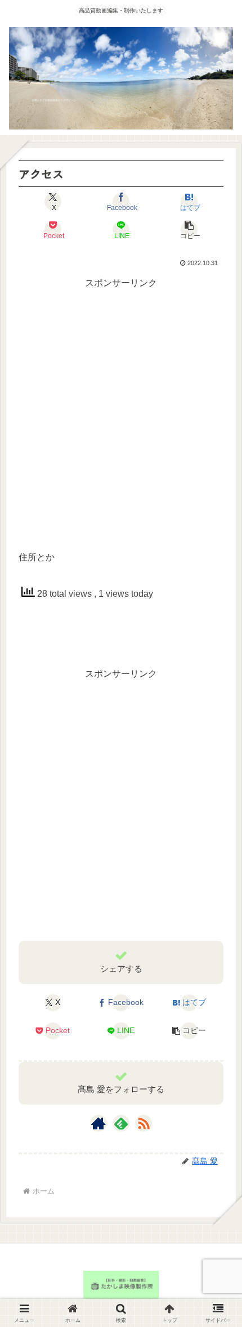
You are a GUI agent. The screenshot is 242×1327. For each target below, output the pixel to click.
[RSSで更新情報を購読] (144, 1123)
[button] (189, 229)
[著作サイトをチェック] (98, 1123)
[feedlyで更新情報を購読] (121, 1123)
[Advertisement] (121, 413)
